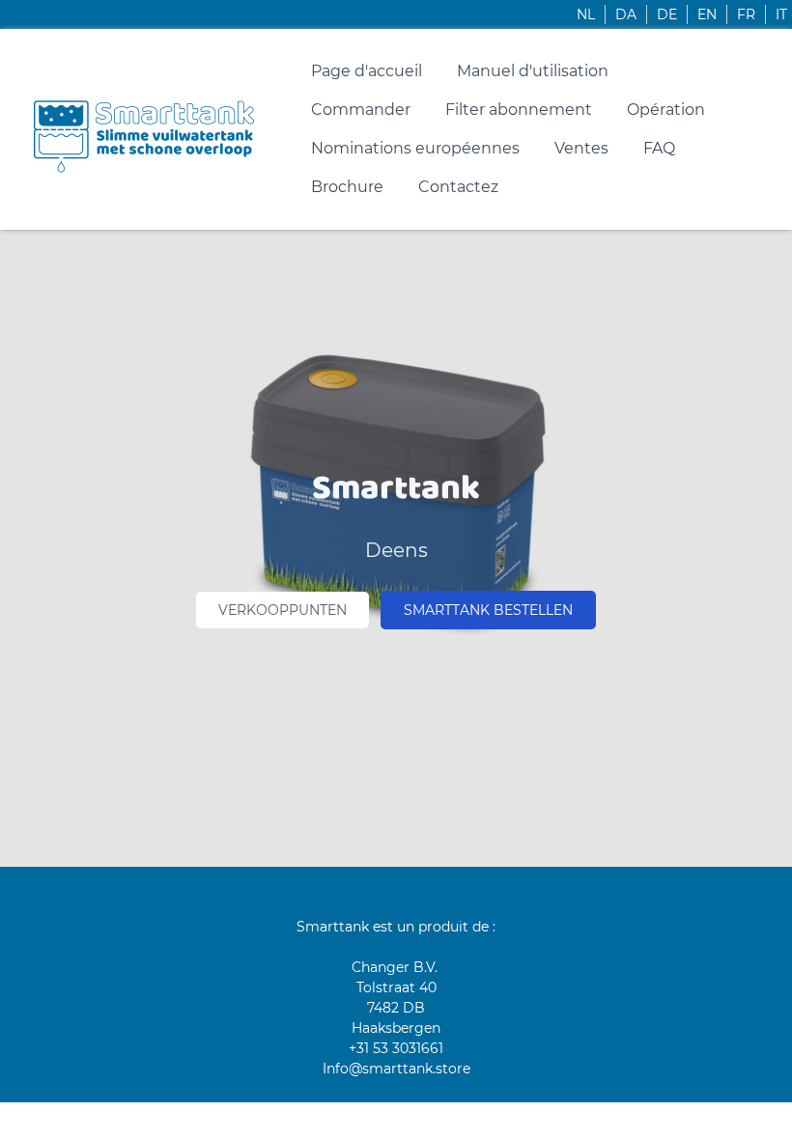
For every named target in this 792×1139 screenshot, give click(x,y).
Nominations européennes (415, 148)
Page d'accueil (366, 71)
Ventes (581, 148)
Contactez (458, 187)
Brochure (347, 187)
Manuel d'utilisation (532, 71)
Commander (360, 109)
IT (781, 14)
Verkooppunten (282, 610)
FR (746, 14)
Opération (666, 109)
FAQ (659, 148)
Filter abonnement (518, 109)
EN (707, 14)
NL (586, 14)
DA (625, 14)
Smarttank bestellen (488, 610)
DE (667, 14)
